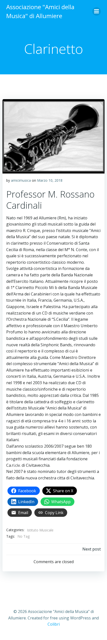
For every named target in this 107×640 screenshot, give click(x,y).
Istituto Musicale (40, 530)
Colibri (54, 624)
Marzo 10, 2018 (49, 180)
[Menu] (96, 11)
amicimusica (21, 180)
